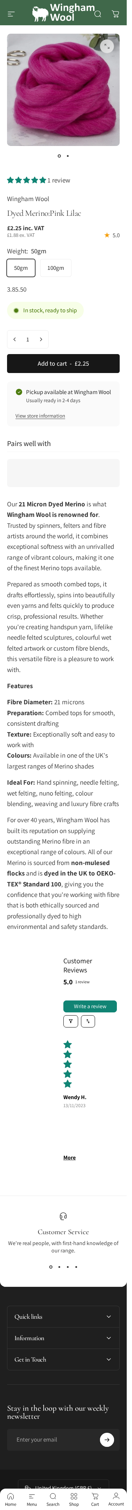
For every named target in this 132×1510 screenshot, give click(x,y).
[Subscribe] (107, 1440)
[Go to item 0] (59, 156)
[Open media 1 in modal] (107, 46)
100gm (56, 268)
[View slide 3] (67, 1267)
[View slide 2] (59, 1267)
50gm (21, 268)
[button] (27, 180)
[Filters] (70, 1021)
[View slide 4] (76, 1267)
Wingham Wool (28, 198)
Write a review (90, 1006)
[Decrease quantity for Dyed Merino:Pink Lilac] (14, 339)
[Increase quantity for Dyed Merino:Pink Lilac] (40, 339)
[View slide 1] (50, 1267)
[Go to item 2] (67, 156)
